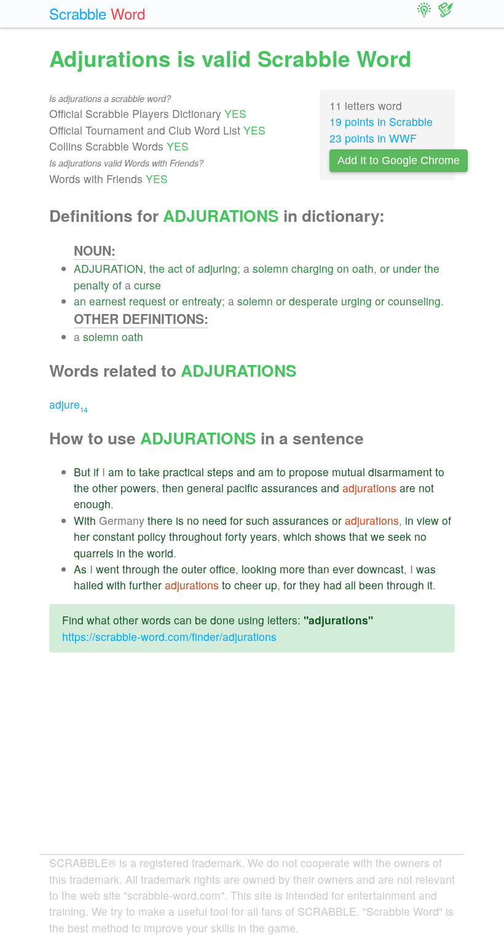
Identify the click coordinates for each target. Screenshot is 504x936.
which (297, 536)
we (378, 536)
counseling (414, 301)
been (371, 584)
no (193, 520)
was (426, 568)
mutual (348, 471)
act (175, 268)
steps (220, 471)
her (82, 536)
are (407, 487)
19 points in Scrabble (381, 121)
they (309, 584)
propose (309, 471)
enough (92, 503)
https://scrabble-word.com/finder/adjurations (169, 636)
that (358, 536)
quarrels (94, 552)
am (116, 471)
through (141, 568)
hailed (88, 584)
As (80, 568)
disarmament (400, 471)
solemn (270, 268)
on (343, 268)
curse (147, 285)
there (160, 520)
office (222, 568)
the (157, 268)
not (426, 487)
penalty (91, 285)
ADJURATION (108, 268)
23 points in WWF (373, 138)
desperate (313, 301)
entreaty (202, 301)
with (116, 584)
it (430, 584)
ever (343, 568)
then (173, 487)
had (332, 584)
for (236, 520)
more (292, 568)
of (190, 268)
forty (236, 536)
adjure (68, 404)
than (318, 568)
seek (399, 536)
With (85, 520)
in (409, 520)
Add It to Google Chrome (398, 160)
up (271, 584)
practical (183, 471)
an (80, 301)
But (82, 471)
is (180, 520)
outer (194, 568)
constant (114, 536)
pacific (242, 487)
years (263, 536)
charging (312, 268)
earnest (107, 301)
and (246, 471)
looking (259, 568)
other (104, 487)
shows (330, 536)
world (160, 552)
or (385, 268)
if (96, 471)
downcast (380, 568)
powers (138, 487)
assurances (289, 487)
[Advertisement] (252, 763)
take (149, 471)
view (428, 520)
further (145, 584)
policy (152, 536)
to (131, 471)
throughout (195, 536)
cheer (248, 584)
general (205, 487)
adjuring (217, 268)
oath (363, 268)
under (407, 268)
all (350, 584)
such (257, 520)
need (214, 520)
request (147, 301)
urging (356, 301)
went (107, 568)
